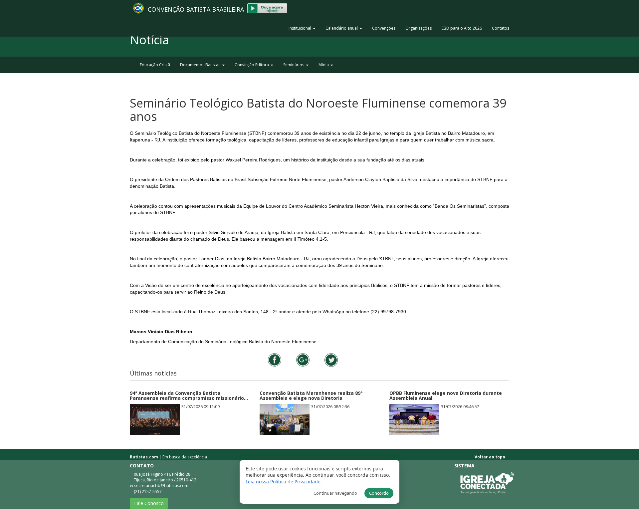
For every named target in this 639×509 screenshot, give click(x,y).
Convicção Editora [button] (252, 65)
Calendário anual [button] (342, 28)
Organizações (418, 28)
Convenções (383, 28)
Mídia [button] (324, 65)
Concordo (379, 493)
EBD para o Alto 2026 (462, 28)
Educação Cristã (155, 65)
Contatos (500, 28)
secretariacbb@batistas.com (161, 485)
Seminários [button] (294, 65)
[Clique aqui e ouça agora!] (267, 8)
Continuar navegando (335, 493)
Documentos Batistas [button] (200, 65)
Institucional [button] (300, 28)
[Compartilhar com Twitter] (331, 360)
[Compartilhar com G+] (303, 360)
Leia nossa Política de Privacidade (284, 481)
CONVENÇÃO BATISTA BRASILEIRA (197, 9)
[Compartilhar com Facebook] (274, 360)
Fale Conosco (149, 503)
